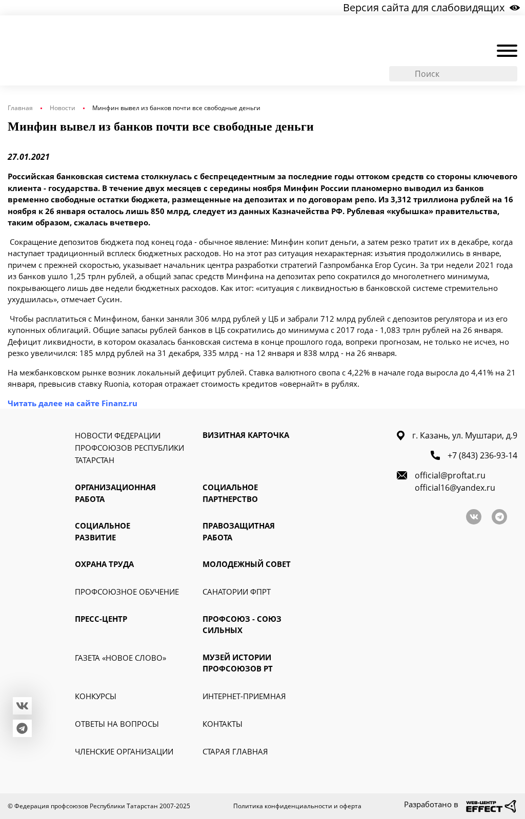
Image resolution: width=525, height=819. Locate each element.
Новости (62, 107)
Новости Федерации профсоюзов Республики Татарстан (129, 447)
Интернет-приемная (244, 696)
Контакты (223, 724)
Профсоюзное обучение (127, 591)
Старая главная (235, 751)
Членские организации (124, 751)
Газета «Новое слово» (120, 658)
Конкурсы (95, 696)
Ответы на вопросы (117, 724)
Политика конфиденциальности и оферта (297, 806)
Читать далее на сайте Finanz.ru (72, 403)
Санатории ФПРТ (237, 591)
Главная (20, 107)
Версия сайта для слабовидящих (423, 7)
